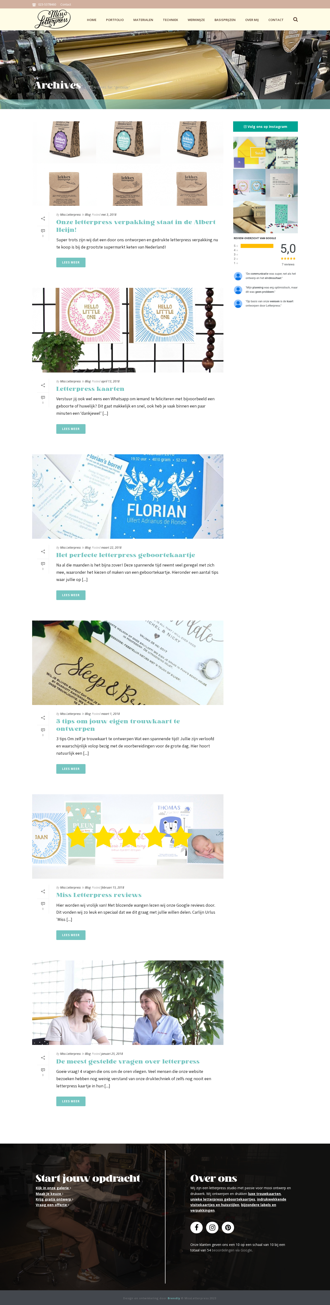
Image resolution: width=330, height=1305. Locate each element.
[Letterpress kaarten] (127, 330)
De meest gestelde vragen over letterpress (128, 1061)
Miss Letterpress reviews (99, 895)
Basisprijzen (225, 20)
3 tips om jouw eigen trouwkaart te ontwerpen (118, 725)
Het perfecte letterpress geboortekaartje (125, 555)
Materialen (143, 20)
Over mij (252, 20)
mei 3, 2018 (108, 215)
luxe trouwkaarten (264, 1193)
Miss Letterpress (70, 215)
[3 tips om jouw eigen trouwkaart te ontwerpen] (127, 663)
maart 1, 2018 (110, 714)
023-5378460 (47, 4)
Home (91, 20)
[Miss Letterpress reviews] (127, 836)
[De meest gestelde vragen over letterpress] (127, 1002)
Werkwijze (196, 20)
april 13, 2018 (110, 381)
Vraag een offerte (52, 1204)
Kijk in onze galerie (53, 1188)
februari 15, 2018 (112, 887)
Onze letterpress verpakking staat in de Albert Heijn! (136, 226)
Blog (88, 215)
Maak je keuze (49, 1193)
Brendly (174, 1298)
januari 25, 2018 (112, 1054)
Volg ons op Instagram (267, 126)
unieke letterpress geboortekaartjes (222, 1199)
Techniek (170, 20)
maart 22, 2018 (111, 547)
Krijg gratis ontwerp (54, 1199)
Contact (65, 4)
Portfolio (115, 20)
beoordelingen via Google (232, 1250)
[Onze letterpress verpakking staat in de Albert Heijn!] (127, 163)
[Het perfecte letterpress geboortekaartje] (127, 496)
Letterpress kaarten (90, 389)
